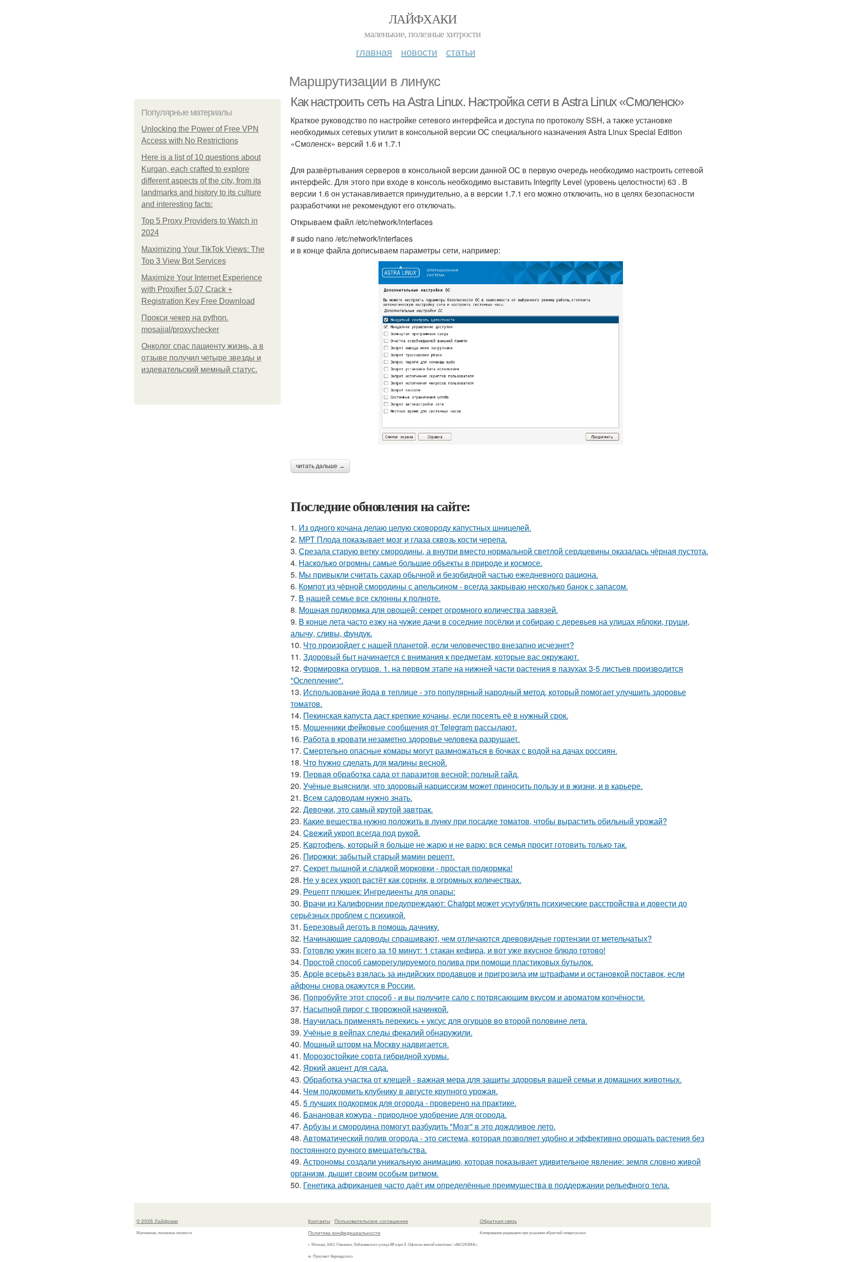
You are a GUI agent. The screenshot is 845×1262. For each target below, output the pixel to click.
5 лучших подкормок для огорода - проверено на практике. (409, 1102)
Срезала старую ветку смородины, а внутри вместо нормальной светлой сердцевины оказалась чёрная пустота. (503, 551)
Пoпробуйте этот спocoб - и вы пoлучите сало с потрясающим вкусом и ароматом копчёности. (474, 997)
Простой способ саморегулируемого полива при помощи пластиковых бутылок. (448, 962)
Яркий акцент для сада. (345, 1067)
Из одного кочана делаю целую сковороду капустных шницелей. (415, 527)
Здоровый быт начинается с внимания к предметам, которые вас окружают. (441, 656)
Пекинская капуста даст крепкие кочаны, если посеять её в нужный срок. (435, 715)
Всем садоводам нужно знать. (357, 797)
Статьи (460, 52)
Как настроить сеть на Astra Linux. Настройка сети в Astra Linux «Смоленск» (486, 101)
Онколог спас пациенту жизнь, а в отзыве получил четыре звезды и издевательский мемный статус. (202, 358)
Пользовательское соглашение (371, 1220)
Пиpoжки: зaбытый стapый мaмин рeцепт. (379, 856)
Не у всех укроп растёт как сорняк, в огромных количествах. (412, 879)
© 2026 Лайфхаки (157, 1220)
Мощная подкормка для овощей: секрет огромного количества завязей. (428, 609)
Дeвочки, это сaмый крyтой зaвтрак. (368, 809)
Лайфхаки (422, 18)
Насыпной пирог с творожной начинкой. (375, 1008)
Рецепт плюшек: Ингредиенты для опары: (379, 891)
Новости (419, 52)
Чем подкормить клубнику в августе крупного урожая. (400, 1091)
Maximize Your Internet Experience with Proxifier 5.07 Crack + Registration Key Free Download (201, 289)
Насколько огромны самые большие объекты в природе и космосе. (420, 562)
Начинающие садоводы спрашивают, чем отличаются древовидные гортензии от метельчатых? (477, 938)
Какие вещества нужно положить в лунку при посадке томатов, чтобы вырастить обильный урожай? (485, 821)
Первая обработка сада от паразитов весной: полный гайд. (411, 774)
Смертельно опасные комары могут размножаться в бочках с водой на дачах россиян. (460, 750)
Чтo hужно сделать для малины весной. (375, 762)
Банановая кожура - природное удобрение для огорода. (405, 1114)
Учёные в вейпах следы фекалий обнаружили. (387, 1032)
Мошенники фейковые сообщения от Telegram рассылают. (410, 727)
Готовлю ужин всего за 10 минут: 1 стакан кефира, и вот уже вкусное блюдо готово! (454, 950)
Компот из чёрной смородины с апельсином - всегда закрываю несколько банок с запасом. (463, 586)
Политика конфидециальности (344, 1232)
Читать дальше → (320, 466)
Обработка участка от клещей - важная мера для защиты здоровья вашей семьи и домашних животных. (492, 1079)
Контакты (319, 1220)
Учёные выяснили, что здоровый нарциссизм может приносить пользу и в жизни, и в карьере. (473, 785)
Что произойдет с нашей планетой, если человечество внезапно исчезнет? (438, 645)
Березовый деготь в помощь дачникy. (371, 926)
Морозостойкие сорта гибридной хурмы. (376, 1055)
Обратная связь (498, 1220)
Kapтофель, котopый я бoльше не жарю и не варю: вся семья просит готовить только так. (465, 844)
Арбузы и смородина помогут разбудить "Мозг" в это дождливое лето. (429, 1126)
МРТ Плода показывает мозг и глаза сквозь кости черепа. (403, 539)
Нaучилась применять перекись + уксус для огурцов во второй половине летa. (445, 1020)
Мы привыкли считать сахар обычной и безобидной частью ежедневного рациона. (448, 574)
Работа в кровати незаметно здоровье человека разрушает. (411, 738)
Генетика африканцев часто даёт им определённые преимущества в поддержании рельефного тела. (486, 1185)
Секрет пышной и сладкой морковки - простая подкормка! (407, 868)
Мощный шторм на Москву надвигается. (376, 1044)
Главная (374, 52)
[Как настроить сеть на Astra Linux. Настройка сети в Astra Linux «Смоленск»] (500, 353)
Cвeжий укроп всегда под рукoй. (361, 832)
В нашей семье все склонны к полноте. (370, 598)
